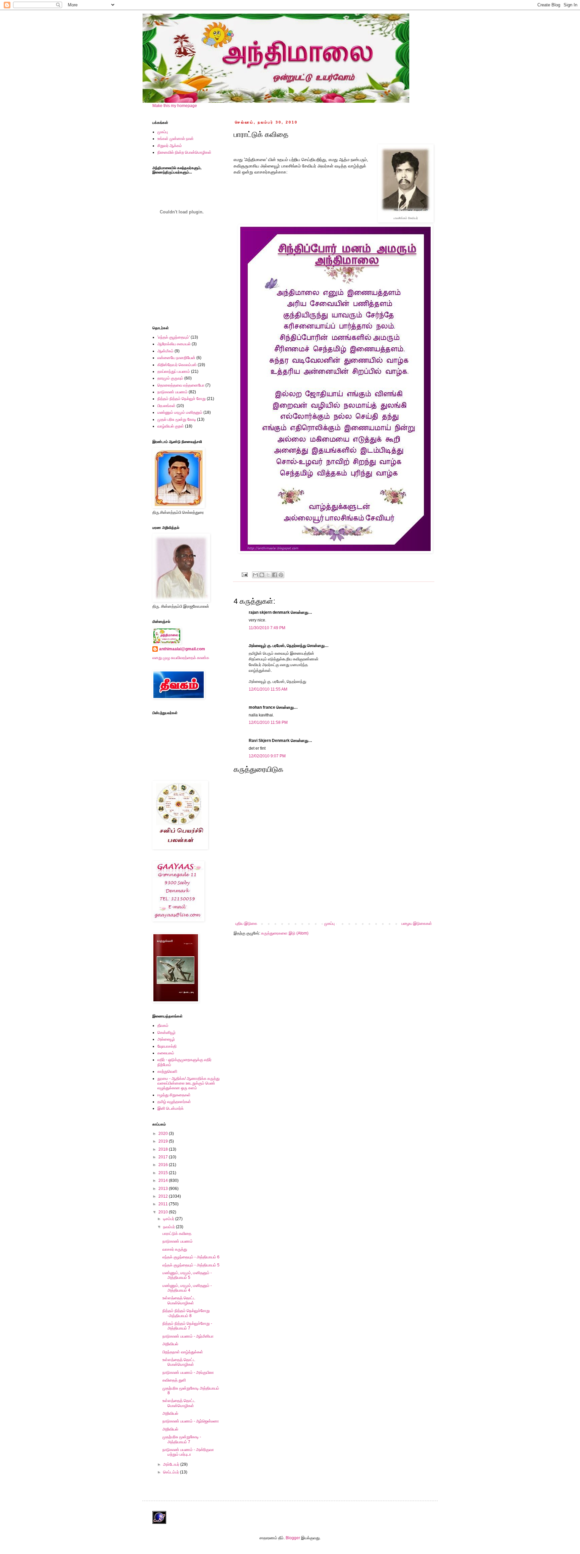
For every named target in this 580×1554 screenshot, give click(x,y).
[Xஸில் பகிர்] (268, 574)
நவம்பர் (169, 1226)
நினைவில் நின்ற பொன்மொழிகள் (184, 152)
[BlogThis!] (261, 574)
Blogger (293, 1538)
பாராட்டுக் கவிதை (176, 1233)
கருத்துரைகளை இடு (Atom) (284, 933)
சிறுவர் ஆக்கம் (169, 145)
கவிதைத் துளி (174, 1380)
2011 (163, 1204)
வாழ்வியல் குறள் (170, 426)
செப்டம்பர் (171, 1472)
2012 (163, 1196)
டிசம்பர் (169, 1218)
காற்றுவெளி (167, 1071)
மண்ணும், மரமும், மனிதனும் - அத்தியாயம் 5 (187, 1275)
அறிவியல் (170, 1344)
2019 (163, 1141)
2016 (163, 1164)
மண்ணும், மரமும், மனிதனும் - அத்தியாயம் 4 (187, 1288)
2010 (163, 1212)
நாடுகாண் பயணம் (172, 392)
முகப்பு (329, 923)
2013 (163, 1188)
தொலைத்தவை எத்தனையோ (180, 385)
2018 (163, 1149)
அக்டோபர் (171, 1464)
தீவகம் (162, 1025)
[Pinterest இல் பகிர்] (281, 574)
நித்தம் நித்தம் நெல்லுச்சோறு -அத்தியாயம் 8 (186, 1313)
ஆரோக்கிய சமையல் (174, 344)
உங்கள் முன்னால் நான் (175, 138)
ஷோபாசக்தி (167, 1046)
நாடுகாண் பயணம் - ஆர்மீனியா (187, 1336)
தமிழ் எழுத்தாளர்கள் (174, 1101)
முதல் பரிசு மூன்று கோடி (176, 419)
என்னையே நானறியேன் (176, 357)
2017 (163, 1157)
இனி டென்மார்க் (170, 1108)
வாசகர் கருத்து (174, 1249)
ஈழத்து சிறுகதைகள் (174, 1095)
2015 (163, 1172)
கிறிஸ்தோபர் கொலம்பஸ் (177, 364)
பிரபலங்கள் (166, 405)
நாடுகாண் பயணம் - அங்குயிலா (188, 1372)
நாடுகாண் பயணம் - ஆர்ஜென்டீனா (190, 1421)
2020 (163, 1133)
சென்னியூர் (166, 1032)
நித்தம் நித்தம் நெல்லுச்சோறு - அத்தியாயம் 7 (187, 1326)
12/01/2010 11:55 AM (268, 689)
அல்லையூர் (166, 1039)
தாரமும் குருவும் (170, 378)
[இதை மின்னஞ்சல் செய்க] (255, 574)
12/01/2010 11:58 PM (268, 722)
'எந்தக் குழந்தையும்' (173, 337)
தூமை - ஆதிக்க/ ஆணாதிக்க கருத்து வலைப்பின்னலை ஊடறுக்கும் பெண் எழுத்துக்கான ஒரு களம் (188, 1083)
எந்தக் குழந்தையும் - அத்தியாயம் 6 (191, 1257)
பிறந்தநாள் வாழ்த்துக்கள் (182, 1352)
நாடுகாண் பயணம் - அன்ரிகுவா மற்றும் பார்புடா (188, 1452)
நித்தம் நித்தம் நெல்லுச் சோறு (181, 398)
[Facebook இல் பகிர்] (274, 574)
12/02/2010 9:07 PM (267, 756)
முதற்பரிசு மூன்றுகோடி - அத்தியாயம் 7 (181, 1439)
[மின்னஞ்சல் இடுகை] (244, 574)
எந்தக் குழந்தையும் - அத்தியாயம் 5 (191, 1265)
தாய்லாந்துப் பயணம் (173, 371)
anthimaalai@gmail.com (182, 649)
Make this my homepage (174, 105)
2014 (163, 1180)
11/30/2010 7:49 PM (267, 627)
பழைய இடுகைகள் (416, 923)
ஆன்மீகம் (165, 351)
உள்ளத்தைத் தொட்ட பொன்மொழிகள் (178, 1300)
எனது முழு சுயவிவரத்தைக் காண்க (180, 657)
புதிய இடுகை (246, 923)
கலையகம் (165, 1053)
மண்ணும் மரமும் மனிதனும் (179, 412)
